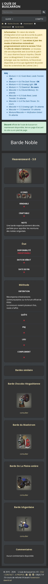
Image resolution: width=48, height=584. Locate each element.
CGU (42, 572)
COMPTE (39, 19)
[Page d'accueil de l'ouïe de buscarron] (12, 4)
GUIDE (8, 19)
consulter (24, 412)
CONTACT (9, 574)
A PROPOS (19, 574)
